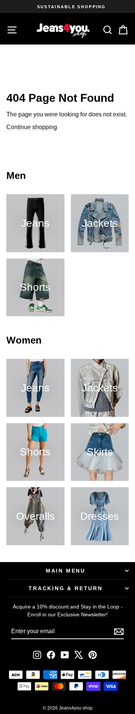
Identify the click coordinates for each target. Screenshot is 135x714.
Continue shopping (31, 127)
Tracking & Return (65, 588)
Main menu (66, 571)
